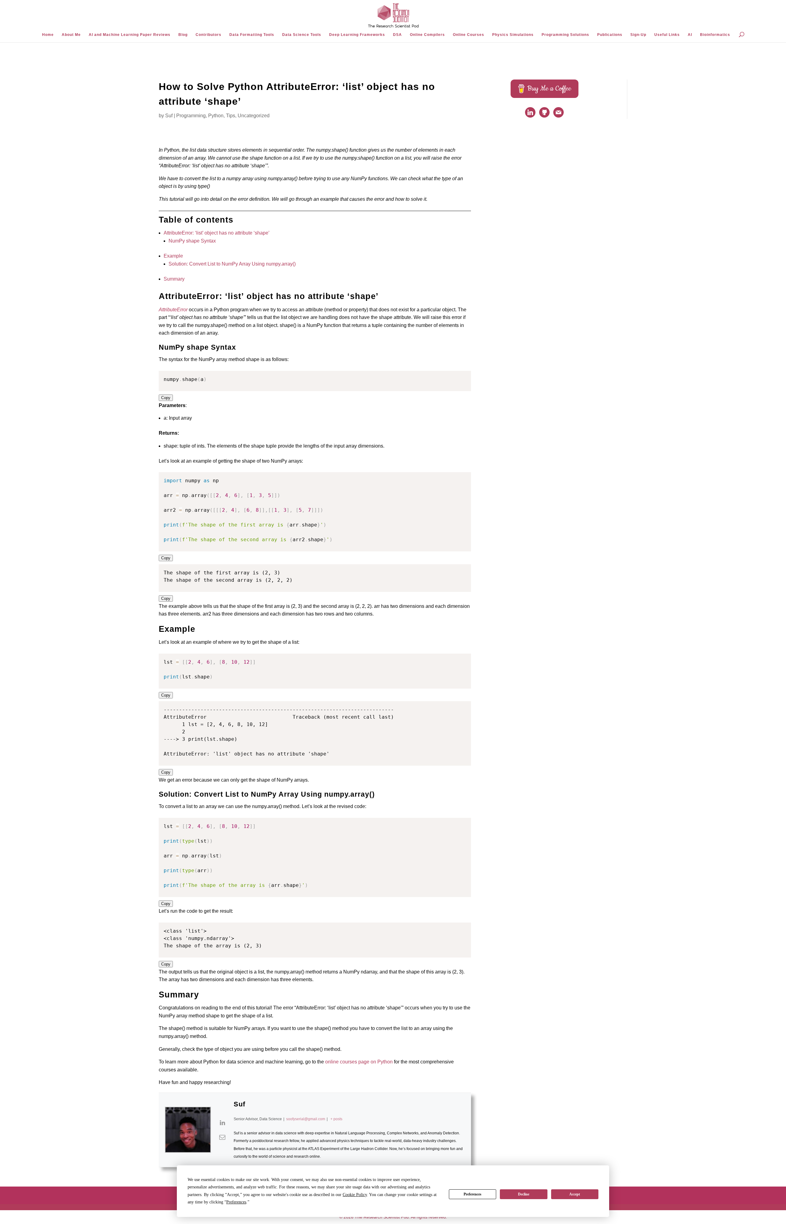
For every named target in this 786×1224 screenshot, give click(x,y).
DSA (397, 35)
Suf (169, 115)
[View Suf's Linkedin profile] (222, 1122)
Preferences (472, 1194)
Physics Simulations (513, 35)
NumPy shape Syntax (192, 240)
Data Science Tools (301, 35)
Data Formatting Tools (251, 35)
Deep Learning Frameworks (357, 35)
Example (173, 255)
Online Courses (468, 35)
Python (216, 115)
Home (48, 35)
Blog (183, 35)
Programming (191, 115)
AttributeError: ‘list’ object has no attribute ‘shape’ (217, 232)
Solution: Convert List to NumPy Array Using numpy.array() (232, 263)
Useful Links (667, 35)
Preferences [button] (236, 1202)
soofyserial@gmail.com (305, 1119)
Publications (609, 35)
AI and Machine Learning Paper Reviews (129, 35)
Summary (174, 279)
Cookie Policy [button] (355, 1194)
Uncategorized (254, 115)
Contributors (208, 35)
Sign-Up (638, 35)
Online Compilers (427, 35)
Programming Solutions (565, 35)
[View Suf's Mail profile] (222, 1137)
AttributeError (173, 309)
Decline (523, 1194)
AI (690, 35)
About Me (71, 35)
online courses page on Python (359, 1061)
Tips (230, 115)
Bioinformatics (715, 35)
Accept (574, 1194)
